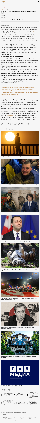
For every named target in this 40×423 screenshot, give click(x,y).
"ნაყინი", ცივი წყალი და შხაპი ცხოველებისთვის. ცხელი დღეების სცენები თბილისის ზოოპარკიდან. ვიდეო (19, 270)
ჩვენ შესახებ (3, 412)
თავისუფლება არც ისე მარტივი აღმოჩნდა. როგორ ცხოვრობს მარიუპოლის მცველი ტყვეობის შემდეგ (20, 184)
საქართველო (3, 7)
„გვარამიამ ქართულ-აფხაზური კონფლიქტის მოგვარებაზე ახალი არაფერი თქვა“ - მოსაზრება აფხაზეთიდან (18, 357)
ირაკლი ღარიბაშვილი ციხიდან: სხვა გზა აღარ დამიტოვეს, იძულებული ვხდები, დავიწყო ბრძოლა (21, 402)
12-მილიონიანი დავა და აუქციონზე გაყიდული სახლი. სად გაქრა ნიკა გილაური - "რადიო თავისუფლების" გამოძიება (17, 328)
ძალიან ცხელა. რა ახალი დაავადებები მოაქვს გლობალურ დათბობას (14, 156)
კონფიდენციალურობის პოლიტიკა (20, 412)
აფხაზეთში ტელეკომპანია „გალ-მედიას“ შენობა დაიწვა (11, 385)
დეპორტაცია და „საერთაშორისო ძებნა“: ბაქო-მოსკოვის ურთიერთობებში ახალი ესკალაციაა (33, 395)
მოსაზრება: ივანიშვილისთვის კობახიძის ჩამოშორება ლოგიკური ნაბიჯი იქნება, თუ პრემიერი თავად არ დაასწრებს (33, 403)
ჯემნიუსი (3, 15)
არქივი (2, 9)
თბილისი (3, 17)
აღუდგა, (34, 31)
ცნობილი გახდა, (10, 115)
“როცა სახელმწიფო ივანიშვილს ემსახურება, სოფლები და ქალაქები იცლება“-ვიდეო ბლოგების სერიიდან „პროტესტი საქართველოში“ (19, 299)
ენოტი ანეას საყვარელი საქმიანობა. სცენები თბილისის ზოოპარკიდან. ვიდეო (8, 395)
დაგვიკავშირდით (9, 412)
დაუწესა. (11, 101)
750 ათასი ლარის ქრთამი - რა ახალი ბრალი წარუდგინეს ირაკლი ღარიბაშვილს (16, 241)
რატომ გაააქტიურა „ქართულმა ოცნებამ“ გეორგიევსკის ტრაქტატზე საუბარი (15, 212)
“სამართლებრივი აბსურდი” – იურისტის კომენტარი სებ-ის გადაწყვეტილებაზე (18, 87)
